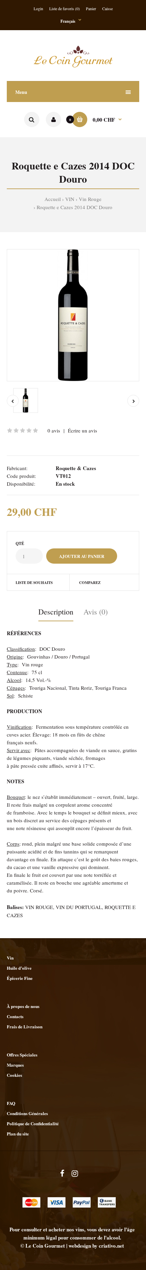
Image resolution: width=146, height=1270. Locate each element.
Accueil (52, 199)
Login (38, 8)
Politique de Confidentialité (33, 1123)
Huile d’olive (19, 968)
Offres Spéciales (22, 1054)
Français (67, 21)
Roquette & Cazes (76, 468)
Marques (15, 1065)
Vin (10, 957)
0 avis (54, 430)
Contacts (15, 1016)
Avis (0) (96, 612)
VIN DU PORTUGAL (79, 907)
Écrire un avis (82, 430)
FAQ (11, 1103)
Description (55, 612)
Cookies (14, 1075)
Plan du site (18, 1133)
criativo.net (111, 1245)
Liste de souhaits (34, 582)
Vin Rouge (90, 199)
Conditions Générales (27, 1113)
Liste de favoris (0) (64, 8)
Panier (91, 8)
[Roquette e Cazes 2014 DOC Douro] (73, 315)
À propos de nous (23, 1006)
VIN (69, 199)
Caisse (107, 8)
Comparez (90, 582)
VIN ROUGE (39, 907)
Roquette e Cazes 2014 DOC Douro (74, 207)
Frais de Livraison (24, 1026)
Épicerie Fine (20, 978)
